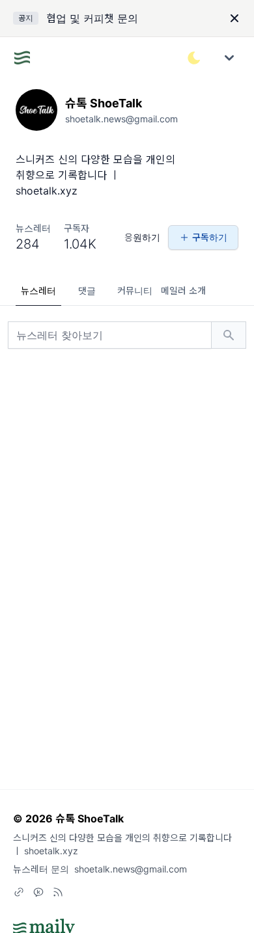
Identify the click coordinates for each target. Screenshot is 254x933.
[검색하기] (228, 335)
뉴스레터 (38, 290)
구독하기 (209, 237)
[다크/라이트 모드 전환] (194, 58)
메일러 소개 (183, 290)
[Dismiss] (234, 18)
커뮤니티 (134, 290)
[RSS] (58, 892)
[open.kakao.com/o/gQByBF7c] (38, 892)
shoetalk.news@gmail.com (130, 868)
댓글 (87, 290)
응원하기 (142, 237)
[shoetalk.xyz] (19, 892)
